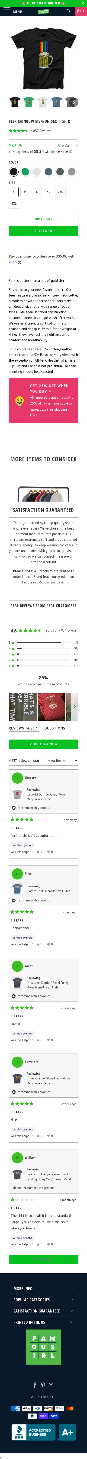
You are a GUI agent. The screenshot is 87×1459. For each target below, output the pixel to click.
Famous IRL (48, 1397)
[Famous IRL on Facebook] (35, 1385)
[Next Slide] (74, 707)
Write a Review (52, 745)
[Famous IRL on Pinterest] (43, 1385)
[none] (15, 102)
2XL (60, 192)
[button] (43, 131)
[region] (43, 707)
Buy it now (43, 231)
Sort (37, 761)
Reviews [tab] (24, 729)
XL (48, 192)
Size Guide (66, 145)
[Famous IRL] (43, 11)
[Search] (68, 11)
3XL (14, 204)
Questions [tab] (54, 729)
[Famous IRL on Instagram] (51, 1385)
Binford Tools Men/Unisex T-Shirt (48, 891)
